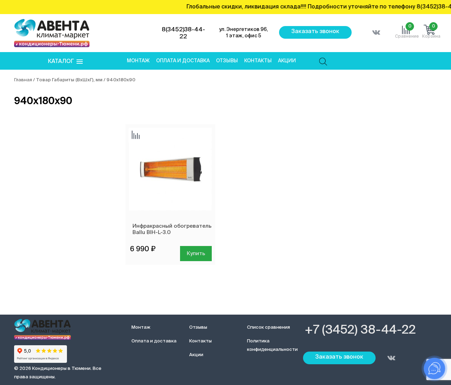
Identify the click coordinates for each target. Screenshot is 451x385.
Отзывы (227, 60)
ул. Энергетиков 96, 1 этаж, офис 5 (243, 32)
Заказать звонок (315, 31)
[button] (65, 62)
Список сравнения (268, 327)
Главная (23, 80)
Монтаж (138, 60)
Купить (196, 253)
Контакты (258, 60)
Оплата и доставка (183, 60)
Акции (287, 60)
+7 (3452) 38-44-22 (360, 330)
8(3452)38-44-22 (183, 33)
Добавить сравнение (136, 135)
